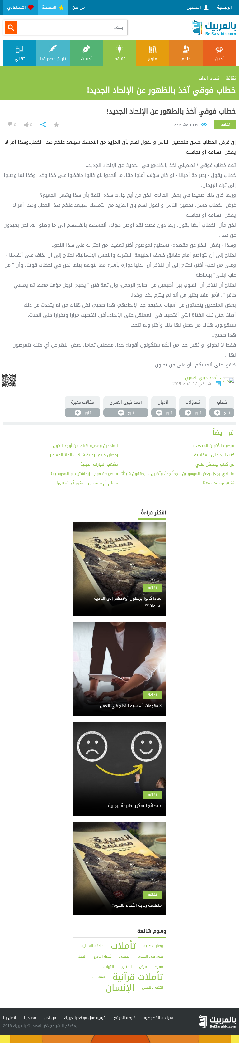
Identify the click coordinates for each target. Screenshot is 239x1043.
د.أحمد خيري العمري (203, 377)
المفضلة (50, 7)
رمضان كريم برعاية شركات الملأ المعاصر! (83, 455)
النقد (82, 956)
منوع (152, 59)
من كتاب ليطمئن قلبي (214, 464)
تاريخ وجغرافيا (53, 59)
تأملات (123, 945)
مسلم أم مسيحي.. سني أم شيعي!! (86, 483)
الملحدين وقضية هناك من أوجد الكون (85, 445)
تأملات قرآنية (137, 977)
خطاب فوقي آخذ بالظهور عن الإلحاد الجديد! (171, 111)
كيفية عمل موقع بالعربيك (85, 1018)
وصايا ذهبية (153, 945)
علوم (185, 59)
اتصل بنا (9, 1018)
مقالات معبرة (82, 402)
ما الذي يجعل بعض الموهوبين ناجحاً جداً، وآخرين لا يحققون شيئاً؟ (177, 474)
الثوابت (108, 966)
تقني (20, 59)
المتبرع (126, 966)
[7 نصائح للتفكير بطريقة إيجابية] (119, 800)
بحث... (117, 27)
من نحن (78, 7)
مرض (143, 966)
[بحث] (11, 27)
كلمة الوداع (103, 956)
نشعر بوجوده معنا (218, 483)
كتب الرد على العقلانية (214, 455)
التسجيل (194, 7)
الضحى (124, 956)
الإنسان (120, 987)
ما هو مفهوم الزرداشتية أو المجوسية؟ (84, 474)
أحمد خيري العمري (126, 402)
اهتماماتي (17, 7)
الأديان (164, 402)
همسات (98, 976)
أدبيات (86, 59)
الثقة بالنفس (152, 987)
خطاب (222, 402)
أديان (219, 59)
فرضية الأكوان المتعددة (213, 445)
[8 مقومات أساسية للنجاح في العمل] (119, 700)
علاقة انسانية (92, 945)
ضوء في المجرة (150, 956)
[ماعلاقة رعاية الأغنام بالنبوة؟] (119, 900)
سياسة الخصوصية (158, 1018)
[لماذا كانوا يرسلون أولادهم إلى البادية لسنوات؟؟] (119, 597)
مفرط (158, 966)
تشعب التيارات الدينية (99, 464)
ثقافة (120, 59)
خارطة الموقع (125, 1018)
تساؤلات (192, 402)
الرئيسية (224, 7)
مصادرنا (30, 1018)
